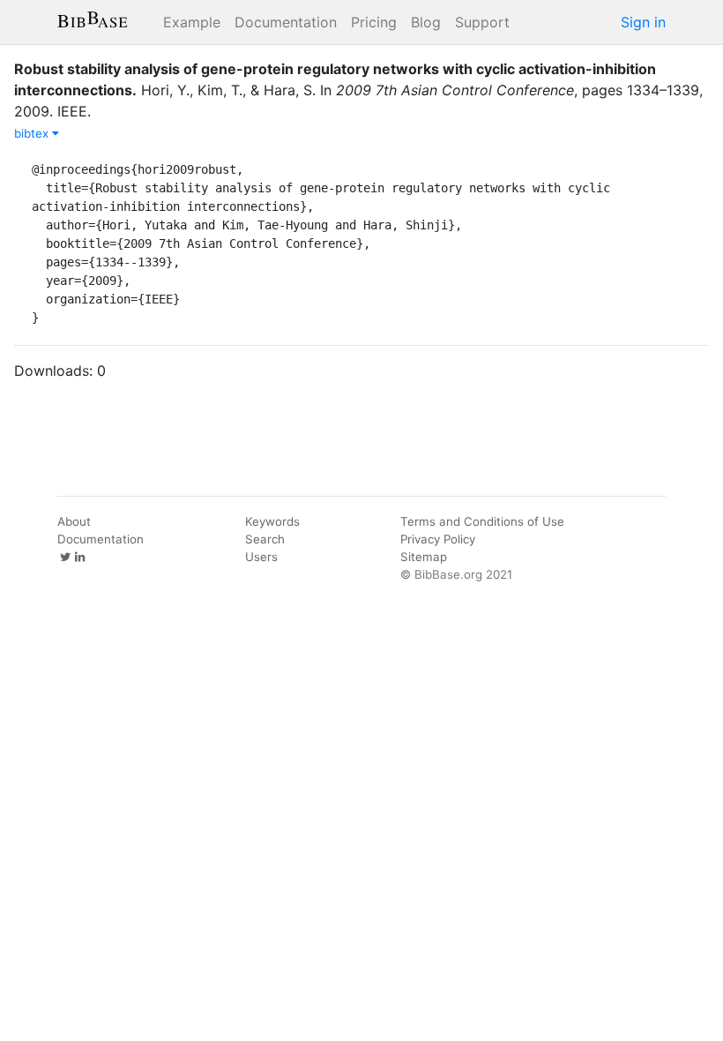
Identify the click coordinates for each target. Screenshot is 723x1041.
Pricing (374, 22)
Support (482, 22)
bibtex (33, 133)
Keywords (272, 521)
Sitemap (423, 557)
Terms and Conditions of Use (482, 521)
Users (261, 557)
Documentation (286, 22)
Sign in (643, 22)
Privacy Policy (437, 539)
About (74, 521)
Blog (426, 22)
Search (265, 539)
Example (191, 22)
